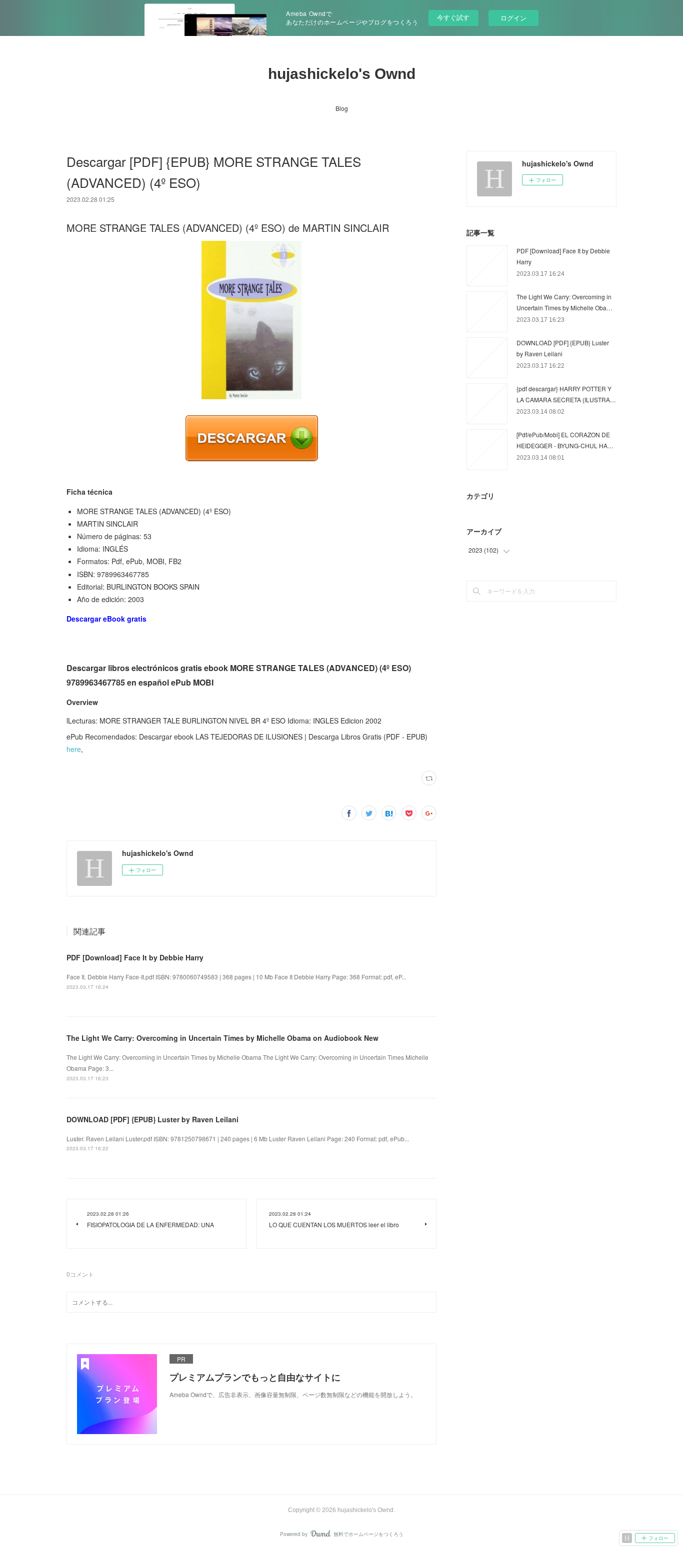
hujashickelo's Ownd (342, 73)
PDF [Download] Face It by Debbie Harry (135, 957)
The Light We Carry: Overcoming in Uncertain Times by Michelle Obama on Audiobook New (222, 1038)
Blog (342, 108)
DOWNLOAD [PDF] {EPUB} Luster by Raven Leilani (152, 1119)
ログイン (513, 17)
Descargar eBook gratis (106, 619)
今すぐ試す (453, 17)
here (73, 749)
